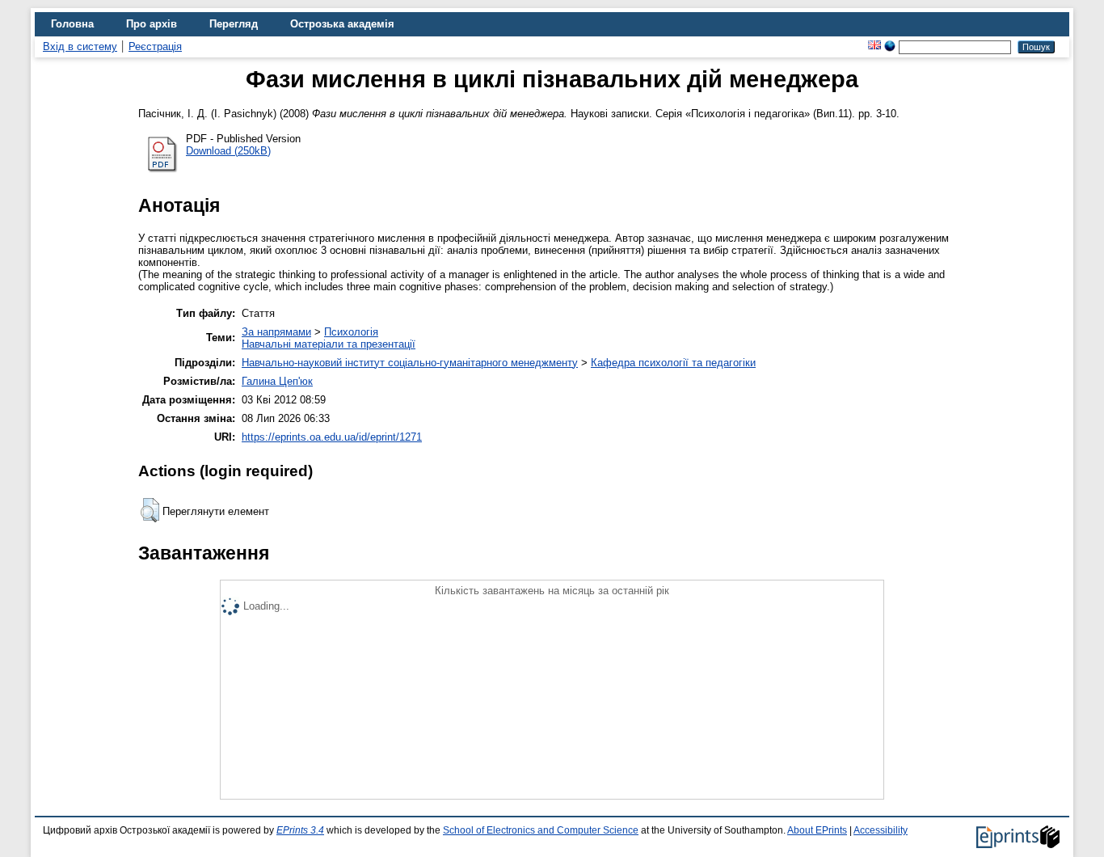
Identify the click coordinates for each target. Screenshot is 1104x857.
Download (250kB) (228, 151)
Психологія (351, 332)
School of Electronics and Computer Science (540, 830)
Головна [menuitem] (72, 24)
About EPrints (817, 830)
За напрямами (276, 332)
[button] (150, 510)
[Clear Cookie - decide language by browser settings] (889, 46)
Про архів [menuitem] (151, 24)
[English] (874, 46)
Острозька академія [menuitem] (342, 24)
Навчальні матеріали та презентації (328, 344)
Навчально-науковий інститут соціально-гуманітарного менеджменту (410, 363)
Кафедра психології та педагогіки (673, 363)
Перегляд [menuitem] (233, 24)
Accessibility (880, 830)
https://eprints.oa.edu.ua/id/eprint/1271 (332, 437)
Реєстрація (155, 46)
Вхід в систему (80, 46)
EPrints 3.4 (300, 830)
